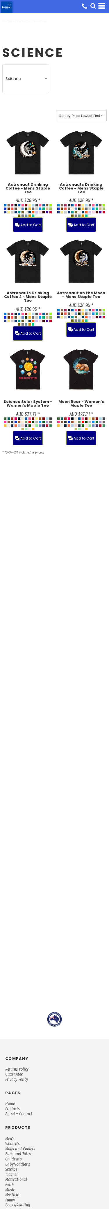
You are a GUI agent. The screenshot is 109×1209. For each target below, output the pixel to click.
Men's (10, 1138)
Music (10, 1189)
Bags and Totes (18, 1153)
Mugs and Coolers (20, 1149)
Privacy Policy (16, 1079)
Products (22, 21)
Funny (10, 1200)
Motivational (16, 1179)
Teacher (11, 1174)
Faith (9, 1184)
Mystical (12, 1194)
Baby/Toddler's (17, 1164)
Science (11, 1169)
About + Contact (18, 1113)
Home (7, 21)
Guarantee (14, 1074)
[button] (93, 6)
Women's (12, 1143)
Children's (13, 1159)
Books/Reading (17, 1205)
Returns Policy (16, 1069)
